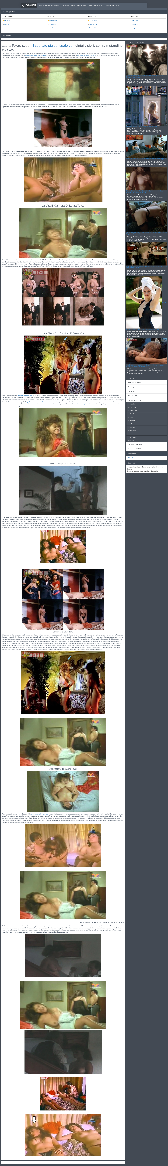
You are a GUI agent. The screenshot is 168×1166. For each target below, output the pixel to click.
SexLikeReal (93, 24)
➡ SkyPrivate (132, 437)
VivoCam (52, 28)
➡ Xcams (131, 440)
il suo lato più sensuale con (53, 46)
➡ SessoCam (132, 430)
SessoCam (52, 24)
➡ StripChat (131, 414)
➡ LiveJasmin (132, 434)
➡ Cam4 (130, 417)
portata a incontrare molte (35, 402)
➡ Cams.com (132, 407)
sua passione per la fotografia (86, 55)
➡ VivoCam (131, 420)
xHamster (7, 28)
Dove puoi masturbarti (96, 5)
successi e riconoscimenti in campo (36, 55)
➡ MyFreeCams (132, 410)
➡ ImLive (131, 424)
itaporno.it (30, 5)
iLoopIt (134, 28)
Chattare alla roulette (112, 5)
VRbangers (93, 20)
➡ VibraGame (132, 404)
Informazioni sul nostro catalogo (49, 5)
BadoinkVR (93, 28)
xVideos (6, 24)
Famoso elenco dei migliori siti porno (74, 5)
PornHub (7, 20)
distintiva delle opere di (25, 395)
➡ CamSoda (131, 427)
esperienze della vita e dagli (39, 814)
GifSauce (135, 24)
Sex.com (135, 20)
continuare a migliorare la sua (84, 404)
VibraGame (53, 20)
